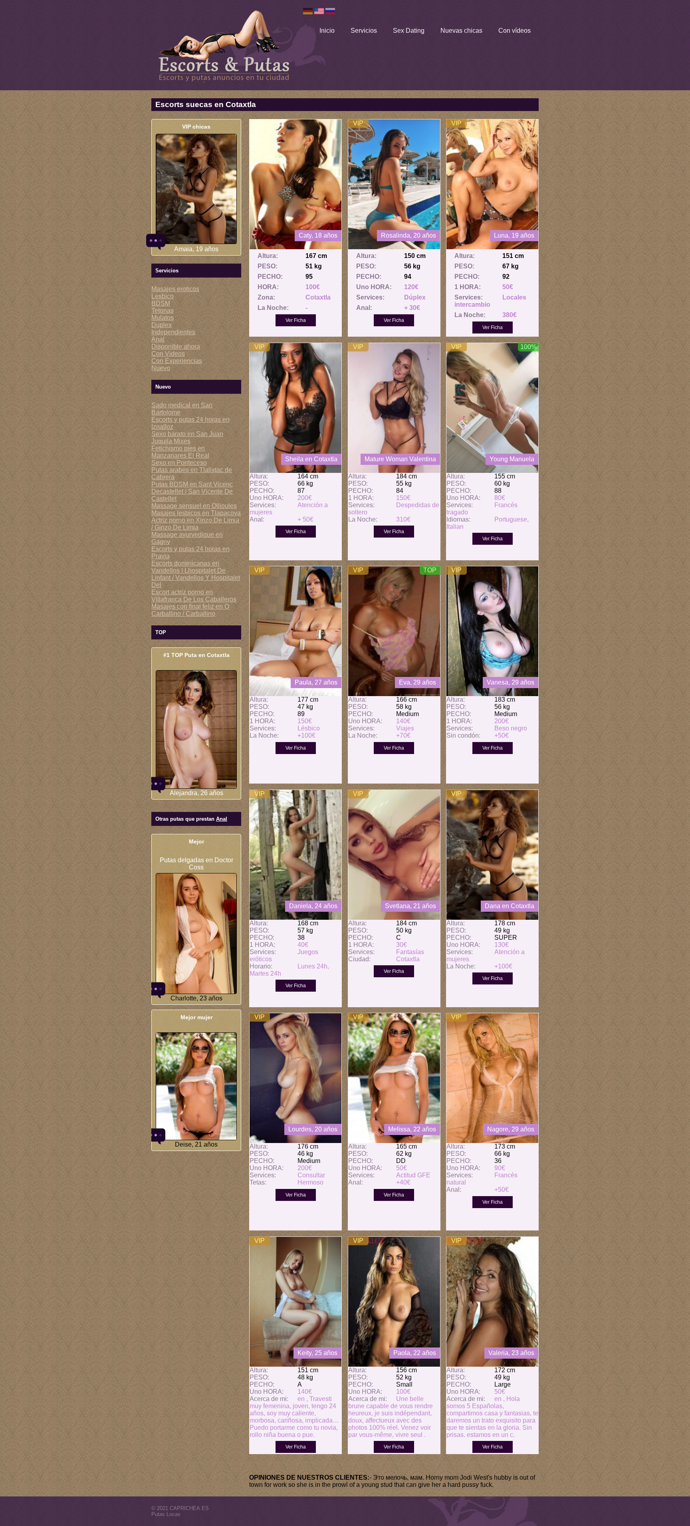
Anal (158, 339)
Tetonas (162, 310)
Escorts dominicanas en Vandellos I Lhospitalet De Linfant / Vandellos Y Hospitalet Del (195, 574)
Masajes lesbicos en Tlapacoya (196, 513)
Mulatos (162, 317)
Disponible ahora (175, 346)
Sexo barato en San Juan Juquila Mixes (187, 438)
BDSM (160, 303)
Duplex (161, 324)
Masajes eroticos (175, 289)
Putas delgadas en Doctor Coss (196, 864)
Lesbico (162, 296)
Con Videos (168, 353)
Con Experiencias (176, 360)
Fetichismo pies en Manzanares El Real (180, 452)
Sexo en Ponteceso (179, 462)
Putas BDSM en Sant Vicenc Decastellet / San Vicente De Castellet (192, 491)
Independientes (173, 332)
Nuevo (160, 368)
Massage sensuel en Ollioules (194, 505)
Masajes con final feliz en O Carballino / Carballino (190, 610)
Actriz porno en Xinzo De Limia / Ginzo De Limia (195, 524)
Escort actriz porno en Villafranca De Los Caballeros (193, 596)
